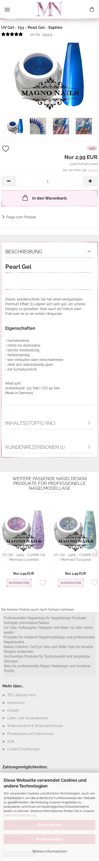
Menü (7, 9)
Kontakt (13, 710)
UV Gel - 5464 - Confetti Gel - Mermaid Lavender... (23, 557)
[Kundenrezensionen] (12, 36)
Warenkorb (19, 583)
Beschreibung (23, 252)
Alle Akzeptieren (49, 825)
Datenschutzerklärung (20, 815)
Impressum (16, 703)
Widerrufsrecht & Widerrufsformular (35, 726)
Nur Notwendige (49, 839)
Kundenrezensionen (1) (35, 447)
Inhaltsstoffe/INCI (30, 423)
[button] (8, 181)
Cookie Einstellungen (23, 749)
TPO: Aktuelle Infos (21, 695)
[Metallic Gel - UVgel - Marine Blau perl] (49, 74)
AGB (10, 741)
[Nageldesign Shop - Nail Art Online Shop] (49, 9)
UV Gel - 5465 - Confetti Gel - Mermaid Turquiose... (75, 557)
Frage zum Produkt (21, 217)
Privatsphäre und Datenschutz (30, 734)
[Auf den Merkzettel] (44, 583)
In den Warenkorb (49, 198)
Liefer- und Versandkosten (27, 718)
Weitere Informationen (49, 851)
